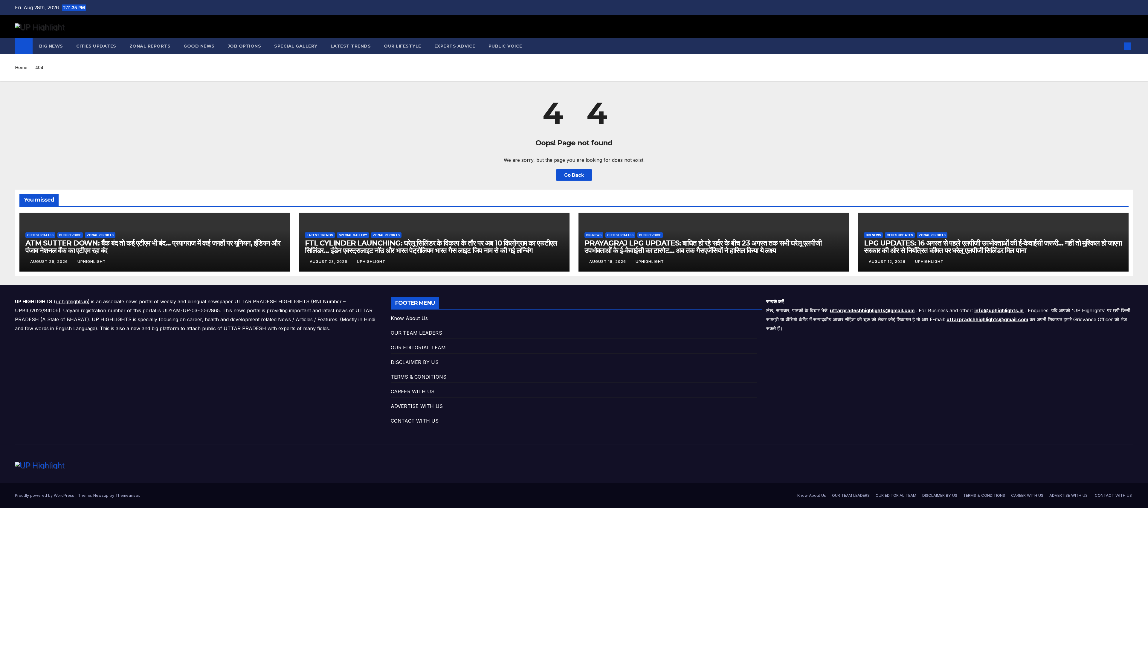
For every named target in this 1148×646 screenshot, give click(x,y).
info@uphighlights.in (999, 310)
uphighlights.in (72, 301)
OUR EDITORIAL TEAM (418, 348)
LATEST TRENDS (351, 46)
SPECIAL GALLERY (295, 46)
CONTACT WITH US (415, 421)
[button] (1117, 46)
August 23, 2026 (329, 261)
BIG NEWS (51, 46)
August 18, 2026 (608, 261)
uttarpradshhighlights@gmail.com (987, 319)
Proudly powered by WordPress (45, 495)
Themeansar (127, 495)
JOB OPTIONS (244, 46)
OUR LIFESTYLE (402, 46)
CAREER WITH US (413, 391)
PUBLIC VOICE (505, 46)
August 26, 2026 (49, 261)
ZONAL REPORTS (150, 46)
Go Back (574, 175)
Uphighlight (91, 261)
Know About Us (409, 318)
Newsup (101, 495)
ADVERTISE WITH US (418, 406)
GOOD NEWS (199, 46)
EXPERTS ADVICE (454, 46)
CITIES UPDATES (96, 46)
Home (21, 67)
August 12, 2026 (888, 261)
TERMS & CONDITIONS (419, 377)
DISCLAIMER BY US (415, 362)
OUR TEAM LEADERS (416, 333)
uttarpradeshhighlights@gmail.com (872, 310)
